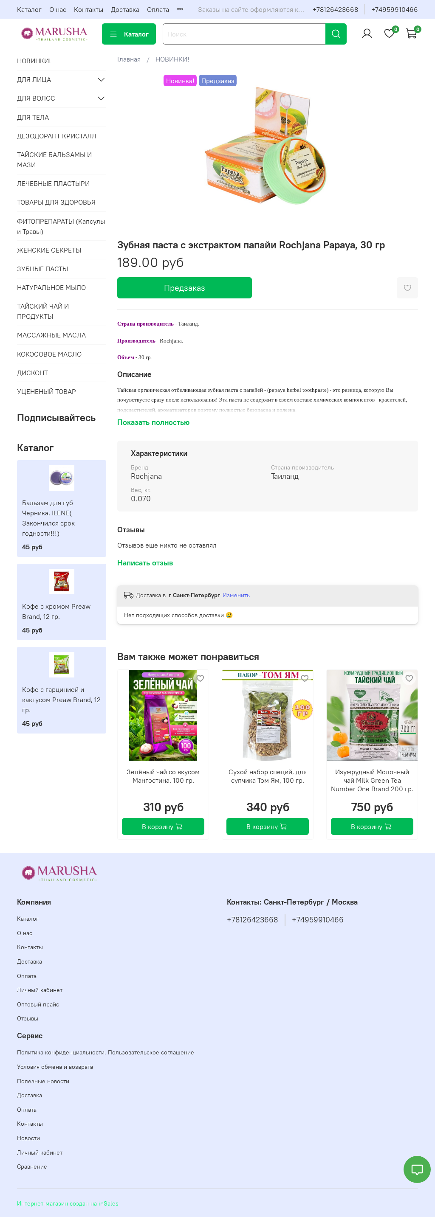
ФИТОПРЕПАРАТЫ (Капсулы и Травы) (61, 226)
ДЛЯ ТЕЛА (33, 117)
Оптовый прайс (38, 1004)
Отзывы (27, 1018)
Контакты (88, 9)
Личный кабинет (39, 990)
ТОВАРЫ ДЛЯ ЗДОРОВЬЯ (56, 202)
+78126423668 (335, 9)
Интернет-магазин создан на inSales (68, 1203)
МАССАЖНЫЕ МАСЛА (51, 335)
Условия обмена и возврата (55, 1067)
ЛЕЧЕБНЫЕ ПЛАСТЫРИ (53, 183)
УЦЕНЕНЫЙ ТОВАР (46, 391)
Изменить (236, 595)
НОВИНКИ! (172, 59)
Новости (28, 1138)
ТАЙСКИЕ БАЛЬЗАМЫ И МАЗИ (54, 159)
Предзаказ (184, 287)
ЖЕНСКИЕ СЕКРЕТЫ (49, 250)
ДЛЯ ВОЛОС (36, 98)
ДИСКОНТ (32, 372)
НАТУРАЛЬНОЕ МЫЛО (51, 287)
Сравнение (32, 1166)
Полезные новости (43, 1081)
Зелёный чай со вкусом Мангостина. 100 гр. (163, 775)
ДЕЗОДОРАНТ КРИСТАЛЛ (56, 136)
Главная (129, 59)
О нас (57, 9)
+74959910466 (394, 9)
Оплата (158, 9)
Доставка (125, 9)
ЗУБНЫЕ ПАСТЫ (42, 268)
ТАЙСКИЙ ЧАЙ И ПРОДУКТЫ (43, 311)
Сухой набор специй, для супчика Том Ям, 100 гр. (268, 775)
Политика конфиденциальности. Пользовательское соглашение (105, 1052)
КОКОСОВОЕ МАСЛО (49, 354)
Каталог (29, 9)
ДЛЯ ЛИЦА (34, 79)
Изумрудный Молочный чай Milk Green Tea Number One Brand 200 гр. (372, 780)
